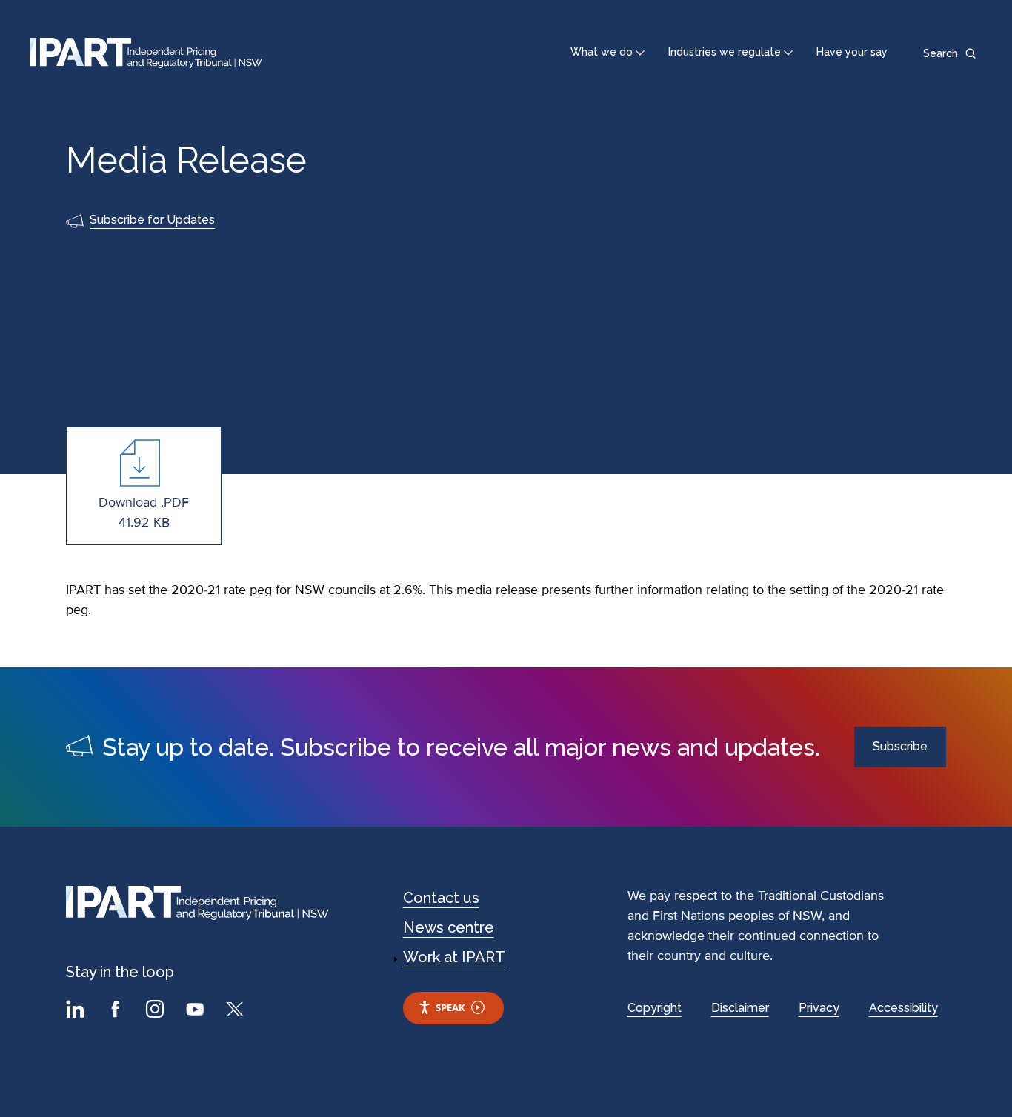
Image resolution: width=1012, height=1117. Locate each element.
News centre (448, 927)
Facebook (117, 1011)
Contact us (441, 898)
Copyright (654, 1008)
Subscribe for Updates (152, 220)
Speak (450, 1007)
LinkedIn (77, 1011)
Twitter (237, 1011)
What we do (601, 52)
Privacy (819, 1008)
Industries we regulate (724, 52)
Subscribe (900, 746)
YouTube (197, 1011)
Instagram (157, 1011)
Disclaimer (740, 1008)
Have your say (852, 52)
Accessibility (903, 1008)
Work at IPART (454, 957)
